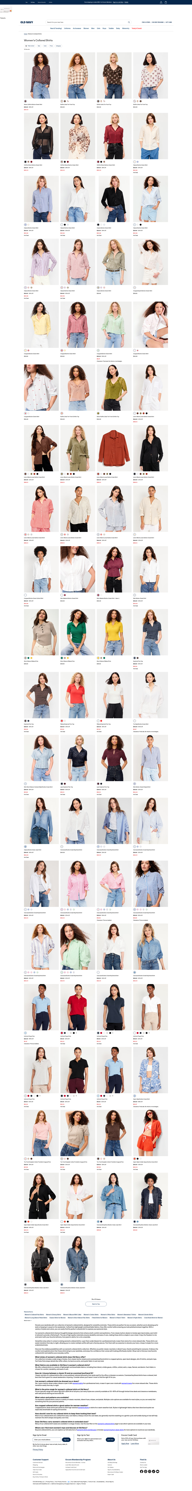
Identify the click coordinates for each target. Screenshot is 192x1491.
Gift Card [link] (169, 22)
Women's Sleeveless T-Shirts (126, 1314)
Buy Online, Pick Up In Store (40, 1477)
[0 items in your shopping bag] (166, 2)
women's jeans (127, 1383)
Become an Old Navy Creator (115, 1472)
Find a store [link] (146, 22)
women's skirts (78, 1383)
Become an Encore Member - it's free (75, 1462)
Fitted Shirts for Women (99, 1318)
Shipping (35, 1465)
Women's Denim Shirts (145, 1314)
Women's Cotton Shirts (91, 1314)
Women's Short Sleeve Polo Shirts (79, 1318)
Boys (104, 28)
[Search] (129, 22)
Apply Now (125, 1443)
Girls (98, 28)
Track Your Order (37, 1469)
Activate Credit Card (71, 1467)
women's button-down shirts (114, 1430)
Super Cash (111, 1474)
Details (126, 2)
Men (92, 28)
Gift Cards (35, 1472)
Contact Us (143, 1462)
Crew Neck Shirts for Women (153, 1318)
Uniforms (67, 28)
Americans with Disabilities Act (41, 1484)
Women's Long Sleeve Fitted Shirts (36, 1318)
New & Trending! (56, 28)
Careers (110, 1465)
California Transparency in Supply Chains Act (63, 1484)
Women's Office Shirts (108, 1314)
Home (25, 34)
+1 (76, 1033)
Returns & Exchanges (38, 1467)
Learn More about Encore (72, 1465)
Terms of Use (91, 1481)
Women (86, 28)
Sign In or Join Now (118, 2)
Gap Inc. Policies (81, 1484)
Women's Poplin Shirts (135, 1318)
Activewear (77, 28)
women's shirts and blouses (86, 1430)
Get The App (143, 1467)
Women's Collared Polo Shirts (34, 1314)
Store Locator (143, 1465)
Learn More (135, 1443)
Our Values (111, 1467)
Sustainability (100, 1481)
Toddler (111, 28)
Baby (118, 28)
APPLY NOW (5, 16)
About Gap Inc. (110, 1481)
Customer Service (38, 1462)
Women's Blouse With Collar (72, 1314)
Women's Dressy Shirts (53, 1314)
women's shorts (83, 1408)
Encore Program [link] (158, 22)
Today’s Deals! (137, 28)
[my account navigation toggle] (161, 2)
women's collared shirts (106, 1424)
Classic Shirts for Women (58, 1318)
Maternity (125, 28)
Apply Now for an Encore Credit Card (75, 1469)
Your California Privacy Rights (79, 1481)
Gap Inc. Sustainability (114, 1469)
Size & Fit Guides (37, 1474)
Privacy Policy (38, 1449)
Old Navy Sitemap (112, 1462)
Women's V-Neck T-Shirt (117, 1318)
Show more (27, 1320)
